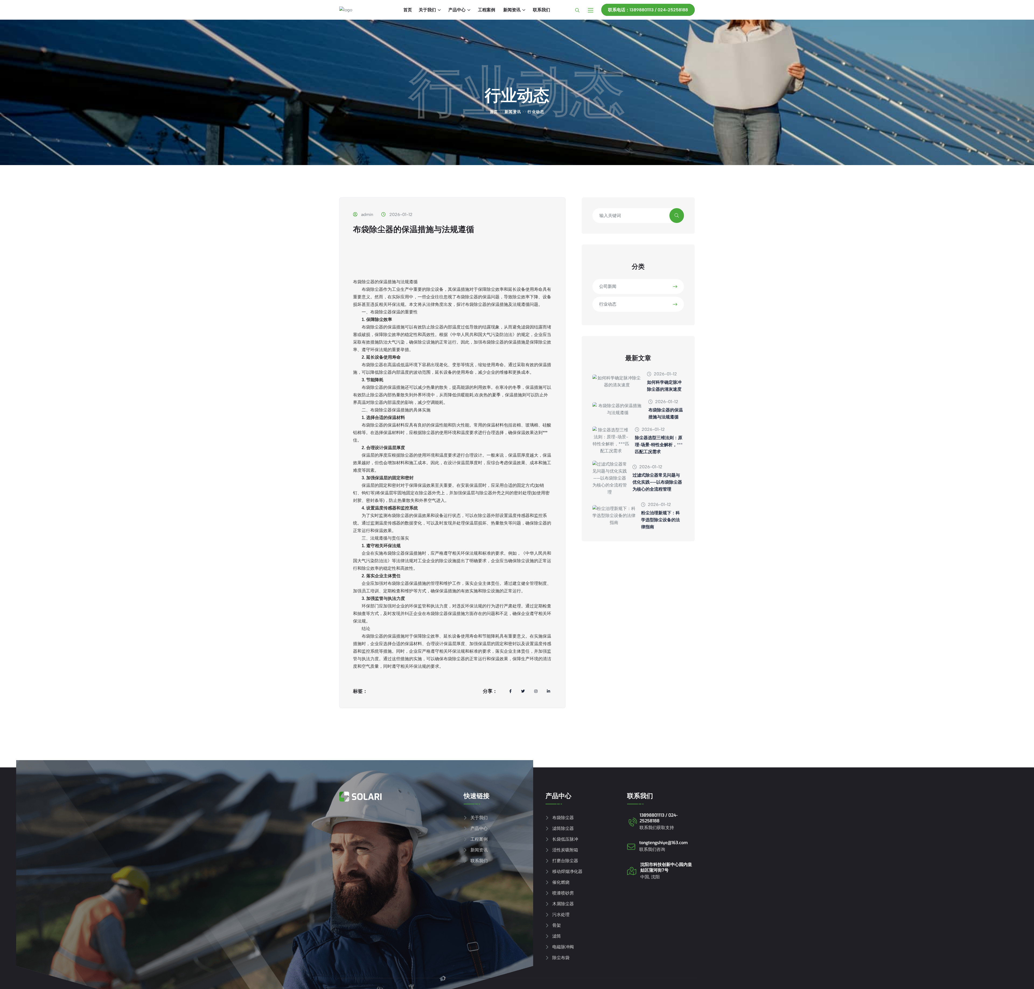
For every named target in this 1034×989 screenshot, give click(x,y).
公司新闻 (607, 286)
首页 (407, 9)
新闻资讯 (512, 9)
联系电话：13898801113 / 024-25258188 (648, 9)
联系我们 (541, 9)
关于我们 (427, 9)
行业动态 (607, 304)
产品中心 (457, 9)
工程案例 (486, 9)
